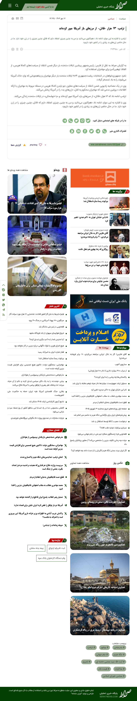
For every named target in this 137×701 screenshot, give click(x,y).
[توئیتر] (3, 300)
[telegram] (98, 131)
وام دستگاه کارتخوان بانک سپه (51, 558)
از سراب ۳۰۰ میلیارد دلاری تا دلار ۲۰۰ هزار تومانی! (107, 370)
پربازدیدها (121, 348)
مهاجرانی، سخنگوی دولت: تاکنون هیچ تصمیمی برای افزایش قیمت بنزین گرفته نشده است (36, 366)
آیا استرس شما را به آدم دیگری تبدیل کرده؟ (46, 339)
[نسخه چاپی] (12, 18)
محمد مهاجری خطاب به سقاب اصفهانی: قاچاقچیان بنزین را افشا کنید (99, 396)
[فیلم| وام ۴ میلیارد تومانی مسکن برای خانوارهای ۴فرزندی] (37, 276)
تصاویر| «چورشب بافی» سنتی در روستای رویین (103, 502)
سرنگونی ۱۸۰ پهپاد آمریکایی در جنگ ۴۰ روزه (46, 320)
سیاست (122, 19)
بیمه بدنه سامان (36, 548)
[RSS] (3, 314)
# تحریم (86, 662)
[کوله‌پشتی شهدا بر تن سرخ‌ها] (118, 267)
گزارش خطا (16, 145)
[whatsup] (104, 131)
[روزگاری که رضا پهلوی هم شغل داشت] (118, 251)
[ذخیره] (22, 18)
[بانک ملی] (99, 301)
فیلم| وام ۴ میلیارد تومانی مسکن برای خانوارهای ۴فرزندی (38, 288)
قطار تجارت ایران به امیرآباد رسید (51, 352)
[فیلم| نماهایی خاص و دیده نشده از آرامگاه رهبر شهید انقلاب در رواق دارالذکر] (37, 235)
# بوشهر (104, 647)
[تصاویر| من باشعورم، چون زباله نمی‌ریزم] (99, 530)
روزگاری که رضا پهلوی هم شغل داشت (93, 249)
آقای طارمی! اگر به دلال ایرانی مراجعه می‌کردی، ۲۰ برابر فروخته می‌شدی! (93, 235)
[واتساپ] (3, 304)
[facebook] (85, 131)
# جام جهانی (102, 655)
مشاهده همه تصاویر (79, 463)
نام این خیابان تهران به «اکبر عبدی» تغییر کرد (91, 219)
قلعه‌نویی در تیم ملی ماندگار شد (51, 327)
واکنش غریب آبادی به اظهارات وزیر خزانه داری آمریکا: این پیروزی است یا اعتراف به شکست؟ (36, 515)
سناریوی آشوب (121, 364)
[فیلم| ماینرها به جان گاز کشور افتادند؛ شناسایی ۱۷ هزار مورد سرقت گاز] (37, 194)
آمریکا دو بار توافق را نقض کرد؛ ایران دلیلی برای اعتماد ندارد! (38, 505)
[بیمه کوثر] (99, 336)
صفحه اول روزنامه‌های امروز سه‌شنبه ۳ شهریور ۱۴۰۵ (106, 408)
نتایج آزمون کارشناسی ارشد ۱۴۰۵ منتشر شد (46, 401)
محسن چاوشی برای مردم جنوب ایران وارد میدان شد (91, 283)
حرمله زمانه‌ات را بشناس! (53, 525)
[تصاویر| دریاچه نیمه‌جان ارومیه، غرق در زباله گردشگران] (99, 615)
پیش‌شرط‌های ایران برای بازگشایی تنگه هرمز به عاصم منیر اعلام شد (100, 415)
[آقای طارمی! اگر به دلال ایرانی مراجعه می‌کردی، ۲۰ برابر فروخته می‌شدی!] (118, 235)
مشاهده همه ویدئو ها (18, 170)
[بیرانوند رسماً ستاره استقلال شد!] (118, 203)
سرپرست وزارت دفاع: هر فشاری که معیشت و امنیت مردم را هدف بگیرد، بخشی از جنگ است (37, 467)
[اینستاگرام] (3, 294)
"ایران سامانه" (76, 693)
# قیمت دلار (103, 669)
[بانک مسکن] (99, 178)
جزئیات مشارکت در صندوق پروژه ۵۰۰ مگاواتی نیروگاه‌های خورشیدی (37, 418)
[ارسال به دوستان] (17, 18)
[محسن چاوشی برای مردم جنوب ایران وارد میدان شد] (118, 283)
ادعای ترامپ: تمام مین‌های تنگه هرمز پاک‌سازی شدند (41, 457)
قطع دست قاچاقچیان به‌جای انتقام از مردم (110, 402)
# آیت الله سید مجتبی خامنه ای (110, 662)
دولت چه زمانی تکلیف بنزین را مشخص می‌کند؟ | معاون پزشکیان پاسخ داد (98, 442)
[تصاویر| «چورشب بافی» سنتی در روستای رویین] (99, 487)
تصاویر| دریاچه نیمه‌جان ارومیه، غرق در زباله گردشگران (99, 630)
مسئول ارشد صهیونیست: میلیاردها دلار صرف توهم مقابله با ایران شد (100, 383)
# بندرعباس (119, 647)
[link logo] (112, 5)
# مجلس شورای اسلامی (113, 676)
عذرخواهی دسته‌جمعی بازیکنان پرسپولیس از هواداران (42, 375)
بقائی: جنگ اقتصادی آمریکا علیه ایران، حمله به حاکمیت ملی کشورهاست (36, 393)
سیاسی (111, 19)
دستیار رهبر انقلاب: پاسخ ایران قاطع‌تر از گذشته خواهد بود (39, 497)
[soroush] (72, 131)
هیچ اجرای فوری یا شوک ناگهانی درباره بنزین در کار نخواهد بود (39, 346)
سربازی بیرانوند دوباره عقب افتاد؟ (113, 427)
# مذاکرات (119, 669)
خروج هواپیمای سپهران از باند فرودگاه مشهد (46, 333)
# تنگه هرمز (119, 655)
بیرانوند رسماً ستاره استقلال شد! (95, 201)
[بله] (3, 289)
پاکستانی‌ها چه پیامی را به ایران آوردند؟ (110, 377)
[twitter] (91, 131)
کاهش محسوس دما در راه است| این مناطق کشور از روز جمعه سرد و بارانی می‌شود (36, 409)
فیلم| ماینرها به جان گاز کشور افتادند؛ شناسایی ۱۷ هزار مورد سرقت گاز (38, 206)
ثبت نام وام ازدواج (57, 548)
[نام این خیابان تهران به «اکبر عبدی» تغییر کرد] (118, 219)
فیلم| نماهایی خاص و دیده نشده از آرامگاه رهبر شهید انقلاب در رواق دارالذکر (36, 247)
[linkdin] (78, 131)
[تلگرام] (3, 309)
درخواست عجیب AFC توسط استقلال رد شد (109, 421)
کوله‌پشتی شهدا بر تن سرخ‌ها (96, 265)
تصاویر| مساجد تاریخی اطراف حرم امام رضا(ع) (102, 587)
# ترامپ (91, 647)
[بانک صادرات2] (99, 318)
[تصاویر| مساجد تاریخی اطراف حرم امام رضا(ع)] (99, 573)
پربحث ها (103, 348)
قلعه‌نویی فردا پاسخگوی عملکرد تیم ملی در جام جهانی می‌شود (102, 434)
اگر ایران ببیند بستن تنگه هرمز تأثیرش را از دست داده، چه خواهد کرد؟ (99, 450)
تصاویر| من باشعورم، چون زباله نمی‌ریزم (106, 545)
